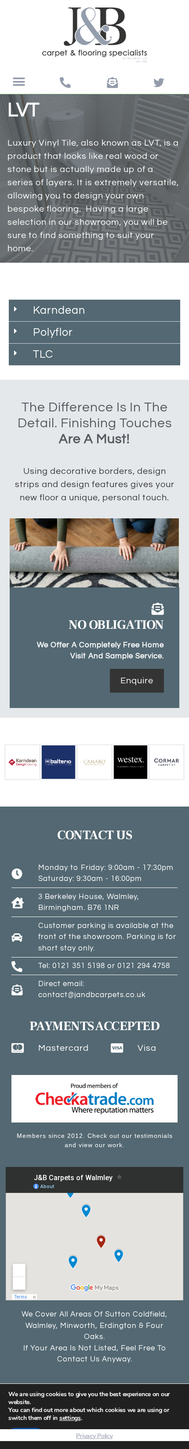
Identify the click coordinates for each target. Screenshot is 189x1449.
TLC (43, 354)
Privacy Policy (94, 1435)
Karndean (59, 310)
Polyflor (53, 332)
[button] (19, 82)
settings (70, 1418)
